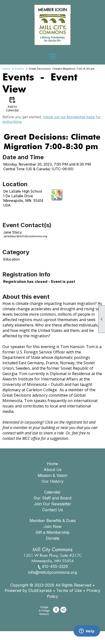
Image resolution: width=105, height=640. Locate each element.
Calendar (52, 492)
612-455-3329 (55, 566)
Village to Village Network (44, 610)
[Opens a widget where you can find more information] (86, 631)
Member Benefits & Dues (53, 520)
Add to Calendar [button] (12, 104)
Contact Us (52, 509)
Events (19, 68)
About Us (53, 469)
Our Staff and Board (52, 498)
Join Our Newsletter (52, 503)
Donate (52, 538)
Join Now (52, 526)
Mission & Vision (52, 475)
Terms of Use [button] (69, 590)
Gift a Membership (53, 532)
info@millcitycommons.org (52, 572)
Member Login (52, 9)
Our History (52, 481)
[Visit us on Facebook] (56, 610)
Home (6, 68)
